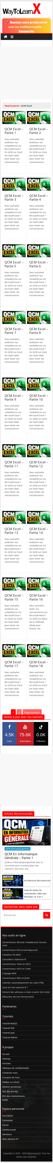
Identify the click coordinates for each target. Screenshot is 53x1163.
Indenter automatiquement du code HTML (23, 982)
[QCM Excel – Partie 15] (14, 579)
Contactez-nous (10, 1072)
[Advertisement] (26, 73)
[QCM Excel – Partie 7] (14, 312)
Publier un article (10, 1082)
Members (7, 1134)
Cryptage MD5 (9, 973)
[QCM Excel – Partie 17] (14, 646)
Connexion (7, 1120)
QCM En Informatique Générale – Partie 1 (21, 856)
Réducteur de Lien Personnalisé (18, 996)
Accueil (5, 1054)
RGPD (5, 1099)
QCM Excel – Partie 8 (38, 331)
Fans (9, 737)
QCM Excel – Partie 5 (14, 264)
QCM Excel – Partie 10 (38, 397)
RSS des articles (10, 1091)
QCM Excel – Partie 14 (38, 531)
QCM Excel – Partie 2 (38, 131)
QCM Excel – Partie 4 (38, 197)
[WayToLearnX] (5, 37)
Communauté (9, 1129)
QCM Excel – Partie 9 (14, 397)
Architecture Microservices (37, 880)
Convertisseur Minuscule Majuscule (20, 950)
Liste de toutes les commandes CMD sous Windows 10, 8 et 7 (35, 893)
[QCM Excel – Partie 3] (14, 179)
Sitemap (6, 1058)
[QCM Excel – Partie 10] (39, 379)
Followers (40, 737)
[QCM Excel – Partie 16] (39, 579)
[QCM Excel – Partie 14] (39, 512)
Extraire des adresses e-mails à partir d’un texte (26, 992)
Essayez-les (26, 31)
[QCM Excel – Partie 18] (39, 646)
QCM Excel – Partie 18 (38, 664)
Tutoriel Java (8, 1032)
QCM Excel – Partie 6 (38, 264)
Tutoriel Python (9, 1037)
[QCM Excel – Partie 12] (39, 446)
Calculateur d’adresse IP (14, 959)
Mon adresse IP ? (10, 1139)
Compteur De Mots (11, 954)
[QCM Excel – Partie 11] (14, 446)
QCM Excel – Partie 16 (38, 597)
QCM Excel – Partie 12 (38, 464)
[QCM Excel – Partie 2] (39, 112)
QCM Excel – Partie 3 (14, 197)
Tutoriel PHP (8, 1028)
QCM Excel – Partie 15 (14, 597)
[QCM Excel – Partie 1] (14, 112)
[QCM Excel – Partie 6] (39, 246)
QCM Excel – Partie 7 (14, 331)
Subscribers (25, 737)
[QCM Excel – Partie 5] (14, 246)
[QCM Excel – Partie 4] (39, 179)
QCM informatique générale (17, 848)
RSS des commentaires (13, 1096)
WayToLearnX (12, 105)
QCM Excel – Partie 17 (14, 664)
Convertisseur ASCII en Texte (16, 968)
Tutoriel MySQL (9, 1023)
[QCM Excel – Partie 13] (14, 512)
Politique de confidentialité (15, 1068)
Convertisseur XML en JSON (15, 978)
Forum (5, 1125)
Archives (6, 1063)
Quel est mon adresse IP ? (15, 987)
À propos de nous (11, 1077)
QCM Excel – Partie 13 (14, 531)
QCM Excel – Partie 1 (14, 131)
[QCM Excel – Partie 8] (39, 312)
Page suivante (32, 712)
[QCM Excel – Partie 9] (14, 379)
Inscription (7, 1115)
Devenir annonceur (11, 1086)
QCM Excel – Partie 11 (14, 464)
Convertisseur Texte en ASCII (16, 964)
